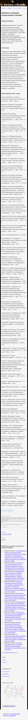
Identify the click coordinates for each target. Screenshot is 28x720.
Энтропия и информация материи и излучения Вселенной (15, 595)
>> (17, 652)
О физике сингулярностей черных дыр (13, 643)
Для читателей (5, 671)
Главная (4, 8)
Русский (4, 662)
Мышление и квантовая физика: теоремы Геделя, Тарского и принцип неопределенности (14, 573)
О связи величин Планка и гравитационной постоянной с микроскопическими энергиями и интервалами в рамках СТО (15, 554)
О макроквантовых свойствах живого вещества (15, 636)
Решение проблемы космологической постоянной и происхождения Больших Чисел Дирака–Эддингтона (14, 585)
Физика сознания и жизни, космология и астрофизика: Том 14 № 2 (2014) (15, 630)
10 (14, 652)
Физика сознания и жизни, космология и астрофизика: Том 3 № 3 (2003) (15, 639)
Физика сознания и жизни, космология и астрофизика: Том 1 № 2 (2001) (15, 578)
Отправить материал (9, 706)
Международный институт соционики (11, 714)
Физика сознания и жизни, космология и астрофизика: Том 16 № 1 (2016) (15, 590)
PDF (5, 510)
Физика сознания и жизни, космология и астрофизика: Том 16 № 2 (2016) (15, 647)
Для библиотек (6, 676)
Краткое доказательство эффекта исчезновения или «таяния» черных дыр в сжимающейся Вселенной (13, 625)
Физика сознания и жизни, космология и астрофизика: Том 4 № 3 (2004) (15, 559)
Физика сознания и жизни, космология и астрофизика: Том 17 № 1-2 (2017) (15, 598)
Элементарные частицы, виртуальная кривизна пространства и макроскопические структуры (15, 604)
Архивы (9, 8)
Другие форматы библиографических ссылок (12, 525)
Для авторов (5, 674)
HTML (11, 510)
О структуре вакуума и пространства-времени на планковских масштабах (15, 613)
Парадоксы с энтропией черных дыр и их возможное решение (14, 564)
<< (2, 652)
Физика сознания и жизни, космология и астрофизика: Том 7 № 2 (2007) (15, 608)
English (4, 660)
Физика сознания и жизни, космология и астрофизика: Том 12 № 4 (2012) (15, 567)
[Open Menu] (1, 4)
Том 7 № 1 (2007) (17, 8)
